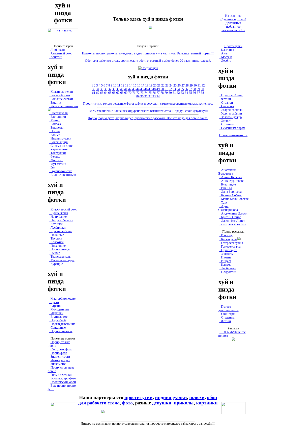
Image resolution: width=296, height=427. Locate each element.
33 (93, 89)
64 (105, 92)
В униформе (58, 316)
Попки (54, 131)
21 (158, 85)
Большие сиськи (61, 99)
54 (178, 89)
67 (117, 92)
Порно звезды (59, 249)
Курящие (56, 264)
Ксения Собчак (230, 195)
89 (138, 96)
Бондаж (55, 124)
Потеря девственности (228, 308)
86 (194, 92)
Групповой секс (60, 171)
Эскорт (225, 120)
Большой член (59, 95)
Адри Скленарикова (228, 207)
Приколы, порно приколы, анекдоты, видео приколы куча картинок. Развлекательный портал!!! (148, 53)
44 (138, 89)
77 (158, 92)
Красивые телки (61, 91)
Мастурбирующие (62, 298)
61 (93, 92)
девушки (161, 402)
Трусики (55, 238)
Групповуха (228, 250)
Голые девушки (61, 374)
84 (186, 92)
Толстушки (57, 153)
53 (174, 89)
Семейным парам (232, 128)
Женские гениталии (63, 106)
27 (183, 85)
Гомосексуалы (230, 246)
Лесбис (225, 60)
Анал (223, 53)
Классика (226, 49)
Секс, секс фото (61, 349)
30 (195, 85)
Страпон (55, 305)
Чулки (54, 302)
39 (117, 89)
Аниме (54, 134)
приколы (184, 402)
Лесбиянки (57, 227)
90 (142, 96)
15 (134, 85)
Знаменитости (60, 356)
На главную (233, 15)
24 (171, 85)
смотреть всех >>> (232, 224)
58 (194, 89)
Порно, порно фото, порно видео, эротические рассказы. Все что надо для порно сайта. (148, 118)
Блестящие (227, 184)
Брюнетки (56, 127)
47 (150, 89)
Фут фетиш (57, 164)
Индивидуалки (60, 138)
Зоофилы (226, 253)
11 (118, 85)
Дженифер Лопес (232, 220)
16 (138, 85)
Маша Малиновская (233, 199)
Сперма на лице (60, 145)
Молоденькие (59, 309)
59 (198, 89)
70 (129, 92)
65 (109, 92)
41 (125, 89)
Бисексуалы (228, 239)
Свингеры (227, 314)
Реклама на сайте (233, 30)
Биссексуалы (58, 113)
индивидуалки (171, 397)
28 (187, 85)
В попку (226, 235)
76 (154, 92)
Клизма (225, 264)
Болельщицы (58, 142)
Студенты (227, 317)
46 (146, 89)
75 (150, 92)
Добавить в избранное (233, 24)
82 (178, 92)
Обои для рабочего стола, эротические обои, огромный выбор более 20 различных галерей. (148, 60)
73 (142, 92)
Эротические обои (63, 382)
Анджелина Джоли (233, 213)
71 (134, 92)
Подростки (227, 272)
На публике (58, 216)
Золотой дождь (230, 117)
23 (167, 85)
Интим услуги (60, 360)
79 (166, 92)
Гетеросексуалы (231, 243)
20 (154, 85)
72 (138, 92)
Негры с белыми (61, 220)
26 (179, 85)
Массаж (225, 57)
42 (129, 89)
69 (125, 92)
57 (190, 89)
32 (203, 85)
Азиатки (55, 57)
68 (121, 92)
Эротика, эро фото (63, 378)
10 (114, 85)
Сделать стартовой (233, 19)
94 (158, 96)
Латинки (56, 224)
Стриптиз (226, 124)
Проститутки (233, 46)
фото (127, 402)
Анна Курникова (231, 180)
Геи (52, 167)
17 (142, 85)
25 (175, 85)
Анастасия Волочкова (227, 171)
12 (122, 85)
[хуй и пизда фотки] (63, 43)
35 (101, 89)
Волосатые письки (62, 174)
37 (109, 89)
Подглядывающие (62, 324)
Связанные (57, 327)
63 (101, 92)
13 (126, 85)
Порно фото (59, 353)
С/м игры (226, 106)
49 (158, 89)
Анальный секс (60, 53)
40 (121, 89)
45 (142, 89)
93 (154, 96)
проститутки (138, 397)
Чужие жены (58, 213)
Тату (223, 202)
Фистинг (56, 160)
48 (154, 89)
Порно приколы (60, 331)
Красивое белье (60, 231)
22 (163, 85)
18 (146, 85)
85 (190, 92)
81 (174, 92)
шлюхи (197, 397)
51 (166, 89)
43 (134, 89)
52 (170, 89)
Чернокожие (58, 149)
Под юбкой (57, 320)
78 (162, 92)
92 (150, 96)
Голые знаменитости (233, 135)
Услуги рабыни (230, 113)
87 (198, 92)
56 (186, 89)
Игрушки (56, 313)
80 (170, 92)
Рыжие (54, 253)
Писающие (57, 245)
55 (182, 89)
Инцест (225, 261)
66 (113, 92)
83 (182, 92)
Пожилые (56, 234)
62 (97, 92)
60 (202, 89)
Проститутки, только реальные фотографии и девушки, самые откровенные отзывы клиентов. (148, 103)
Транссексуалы (60, 256)
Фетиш (54, 156)
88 (202, 92)
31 (199, 85)
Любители (57, 49)
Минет (54, 120)
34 (97, 89)
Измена (225, 257)
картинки (207, 402)
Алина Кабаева (230, 177)
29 (191, 85)
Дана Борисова (230, 191)
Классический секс (63, 209)
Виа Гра (225, 188)
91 (146, 96)
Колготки (56, 242)
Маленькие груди (62, 260)
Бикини (55, 102)
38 (113, 89)
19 (150, 85)
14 (130, 85)
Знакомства (58, 364)
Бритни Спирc (230, 217)
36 (105, 89)
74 (146, 92)
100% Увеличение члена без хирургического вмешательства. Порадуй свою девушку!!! (148, 110)
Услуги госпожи (231, 109)
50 (162, 89)
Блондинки (57, 116)
